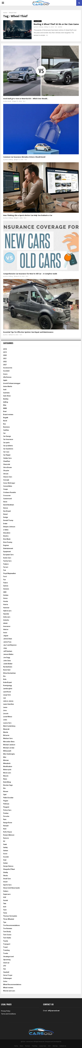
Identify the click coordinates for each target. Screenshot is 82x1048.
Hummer (6, 608)
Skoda (5, 875)
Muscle (5, 776)
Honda (5, 601)
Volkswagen (7, 978)
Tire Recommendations (11, 925)
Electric (6, 536)
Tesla (5, 913)
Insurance (6, 626)
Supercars (7, 894)
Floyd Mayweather (9, 573)
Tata (4, 903)
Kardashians (7, 667)
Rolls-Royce (7, 832)
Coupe (5, 489)
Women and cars (9, 991)
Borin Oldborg (39, 27)
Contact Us (62, 1046)
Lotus (5, 720)
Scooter (6, 857)
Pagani (5, 801)
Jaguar (5, 635)
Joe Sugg (6, 657)
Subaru (5, 891)
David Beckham (8, 505)
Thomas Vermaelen (10, 916)
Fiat (4, 570)
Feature (6, 564)
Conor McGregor (9, 483)
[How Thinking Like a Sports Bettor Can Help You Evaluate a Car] (41, 187)
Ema (6, 335)
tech (4, 907)
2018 (5, 349)
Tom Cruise (7, 935)
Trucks (5, 953)
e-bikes (5, 530)
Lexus (5, 707)
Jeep (5, 648)
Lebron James (8, 701)
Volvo (5, 981)
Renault (5, 826)
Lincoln (5, 713)
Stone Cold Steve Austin (11, 888)
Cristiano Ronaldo (9, 492)
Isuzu (5, 632)
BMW (5, 408)
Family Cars (7, 561)
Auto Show (7, 396)
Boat (4, 411)
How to (5, 604)
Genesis (6, 589)
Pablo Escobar (8, 797)
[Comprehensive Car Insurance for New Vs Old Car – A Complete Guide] (41, 246)
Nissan (5, 791)
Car (4, 433)
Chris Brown (7, 467)
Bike (4, 405)
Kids (4, 679)
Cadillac (6, 430)
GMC (5, 592)
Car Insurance (8, 439)
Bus (4, 424)
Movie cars (7, 773)
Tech (5, 910)
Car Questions (8, 449)
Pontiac (6, 813)
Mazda (5, 732)
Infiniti (5, 623)
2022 (5, 361)
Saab (5, 844)
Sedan (5, 863)
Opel (4, 794)
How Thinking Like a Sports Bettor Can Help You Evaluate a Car (27, 215)
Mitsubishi (6, 763)
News (5, 779)
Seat (4, 860)
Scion (5, 854)
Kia (4, 676)
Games (5, 586)
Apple (5, 380)
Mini (4, 757)
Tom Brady (7, 931)
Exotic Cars (7, 558)
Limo (5, 710)
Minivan (6, 760)
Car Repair (7, 455)
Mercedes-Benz (9, 741)
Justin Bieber (7, 664)
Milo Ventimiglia (9, 754)
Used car (6, 963)
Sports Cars (7, 885)
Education (6, 533)
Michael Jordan (8, 748)
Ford (5, 576)
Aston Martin (7, 386)
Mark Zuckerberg (9, 726)
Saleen (5, 850)
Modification (7, 766)
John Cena (7, 660)
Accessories (7, 368)
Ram (4, 819)
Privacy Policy (5, 1011)
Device (5, 508)
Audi (4, 389)
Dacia (5, 502)
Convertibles (7, 486)
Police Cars (7, 810)
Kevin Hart (6, 670)
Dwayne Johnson (9, 527)
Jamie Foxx (7, 642)
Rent (4, 829)
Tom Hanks (7, 938)
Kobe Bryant (7, 682)
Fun (4, 579)
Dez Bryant (7, 511)
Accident (6, 371)
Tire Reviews (7, 928)
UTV (4, 966)
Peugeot (6, 807)
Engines (6, 545)
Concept (6, 480)
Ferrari (5, 567)
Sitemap (55, 1046)
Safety (5, 847)
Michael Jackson (9, 745)
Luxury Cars (7, 723)
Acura (5, 374)
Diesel (5, 514)
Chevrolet (6, 464)
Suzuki (5, 900)
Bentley (5, 399)
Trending (6, 950)
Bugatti (5, 417)
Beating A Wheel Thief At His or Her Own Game (56, 24)
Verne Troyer (7, 975)
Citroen (5, 474)
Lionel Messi (7, 716)
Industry (6, 620)
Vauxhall (6, 972)
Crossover (7, 495)
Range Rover (7, 822)
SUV (4, 897)
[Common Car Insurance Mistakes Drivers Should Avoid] (41, 129)
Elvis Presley (7, 542)
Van (4, 969)
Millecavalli (7, 751)
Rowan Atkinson (8, 835)
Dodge (5, 517)
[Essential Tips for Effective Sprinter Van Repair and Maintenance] (41, 304)
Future (5, 583)
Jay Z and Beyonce (9, 645)
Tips (4, 922)
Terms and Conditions (8, 1014)
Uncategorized (8, 956)
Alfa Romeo (7, 377)
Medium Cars (8, 738)
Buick (5, 421)
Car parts (6, 442)
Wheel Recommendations (12, 984)
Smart (5, 882)
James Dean (7, 639)
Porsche (6, 816)
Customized (7, 498)
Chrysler (6, 470)
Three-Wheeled (8, 919)
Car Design (7, 436)
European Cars (8, 554)
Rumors (6, 838)
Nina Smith (8, 101)
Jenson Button (8, 654)
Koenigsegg (7, 685)
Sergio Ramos (8, 866)
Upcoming (6, 959)
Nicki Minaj (7, 782)
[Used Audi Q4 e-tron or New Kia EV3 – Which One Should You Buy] (41, 71)
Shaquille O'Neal (9, 869)
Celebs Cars (7, 458)
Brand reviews (8, 414)
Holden (5, 595)
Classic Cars (7, 477)
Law (4, 698)
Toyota (5, 941)
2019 (5, 352)
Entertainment (8, 548)
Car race (6, 452)
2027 (5, 365)
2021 (5, 358)
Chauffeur (6, 461)
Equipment (7, 551)
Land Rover (7, 692)
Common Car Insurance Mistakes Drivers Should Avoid (24, 157)
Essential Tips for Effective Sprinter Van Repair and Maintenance (28, 332)
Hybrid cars (7, 611)
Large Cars (7, 695)
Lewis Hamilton (8, 704)
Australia (6, 393)
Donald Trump (8, 520)
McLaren (6, 735)
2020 (5, 355)
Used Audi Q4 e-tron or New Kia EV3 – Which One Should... (25, 98)
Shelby (5, 872)
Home (5, 598)
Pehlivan (6, 804)
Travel (5, 947)
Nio (4, 788)
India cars (6, 617)
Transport (6, 944)
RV (4, 841)
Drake (5, 523)
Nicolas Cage (8, 785)
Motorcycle (7, 769)
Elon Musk (6, 539)
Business (6, 427)
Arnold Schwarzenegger (11, 383)
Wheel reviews (8, 987)
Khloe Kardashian (9, 673)
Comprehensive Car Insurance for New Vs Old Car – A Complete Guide (30, 273)
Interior (5, 629)
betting (5, 402)
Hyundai (6, 614)
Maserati (6, 729)
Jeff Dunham (7, 651)
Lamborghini (7, 688)
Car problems (37, 21)
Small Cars (7, 878)
